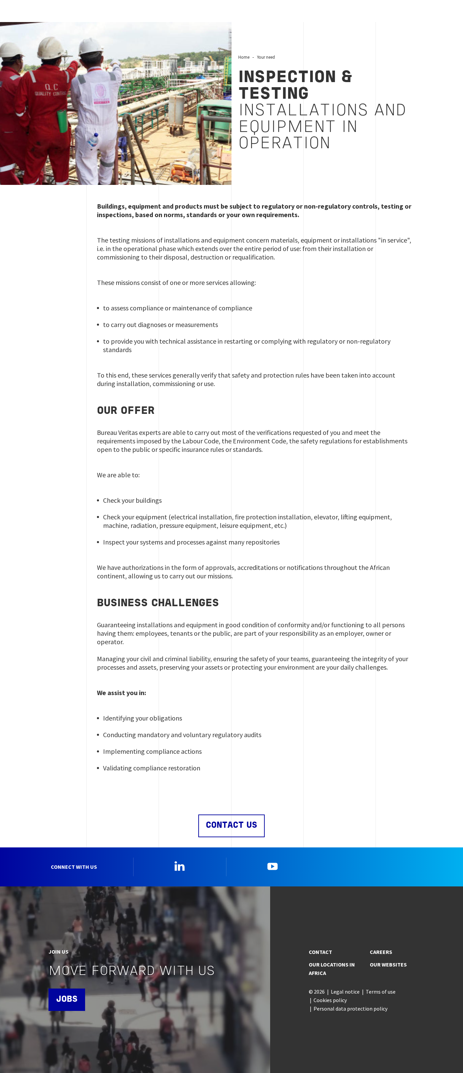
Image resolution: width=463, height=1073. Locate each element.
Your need (266, 57)
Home (243, 57)
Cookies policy (330, 1000)
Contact (320, 952)
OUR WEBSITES (388, 964)
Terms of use (381, 991)
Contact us (231, 825)
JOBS (67, 999)
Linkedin (180, 866)
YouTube (272, 866)
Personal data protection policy (350, 1008)
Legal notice (345, 991)
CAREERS (381, 952)
